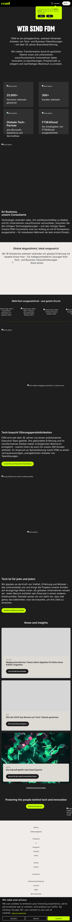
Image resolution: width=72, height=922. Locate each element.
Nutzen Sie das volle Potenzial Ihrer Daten (22, 776)
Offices (36, 827)
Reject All (36, 918)
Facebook (36, 839)
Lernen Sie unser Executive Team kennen (18, 464)
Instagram (36, 847)
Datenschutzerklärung (36, 881)
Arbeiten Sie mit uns (35, 806)
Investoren (36, 874)
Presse (36, 867)
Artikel (36, 863)
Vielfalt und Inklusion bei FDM (14, 610)
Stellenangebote (36, 832)
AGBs (36, 890)
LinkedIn (36, 851)
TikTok (36, 856)
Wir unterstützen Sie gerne (17, 724)
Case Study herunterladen (17, 671)
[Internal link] (6, 3)
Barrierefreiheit (36, 894)
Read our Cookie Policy (19, 913)
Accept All (58, 918)
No (50, 16)
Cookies (36, 885)
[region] (36, 909)
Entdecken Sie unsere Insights (36, 788)
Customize (13, 918)
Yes (41, 16)
